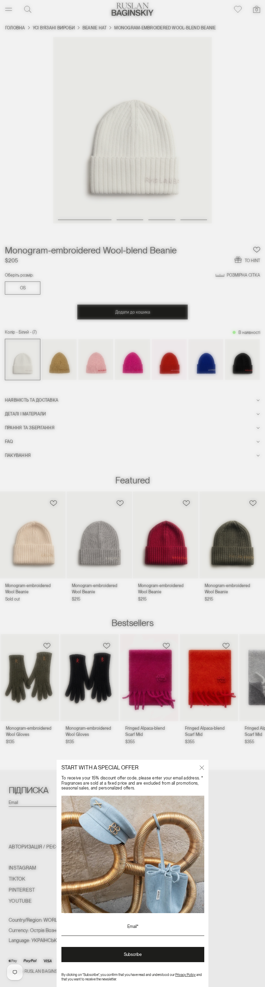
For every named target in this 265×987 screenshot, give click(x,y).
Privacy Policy (185, 974)
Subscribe (133, 954)
